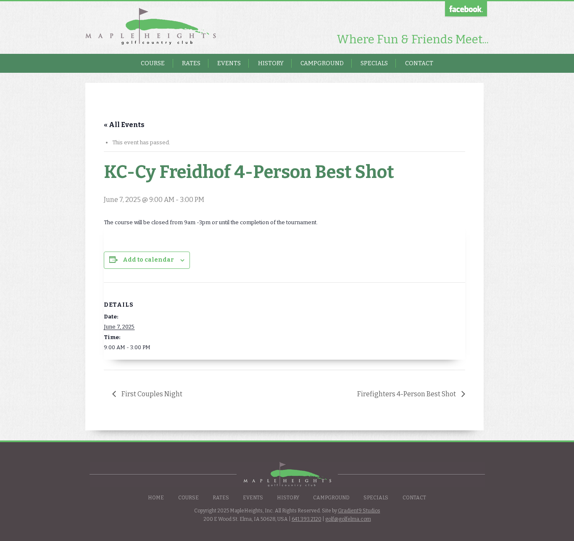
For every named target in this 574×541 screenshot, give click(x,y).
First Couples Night (151, 394)
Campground (322, 63)
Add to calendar (148, 259)
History (271, 63)
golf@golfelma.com (348, 519)
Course (153, 63)
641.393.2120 (306, 519)
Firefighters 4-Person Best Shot (407, 394)
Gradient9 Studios (359, 511)
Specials (374, 63)
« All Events (124, 125)
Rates (191, 63)
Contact (419, 63)
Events (229, 63)
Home (156, 498)
